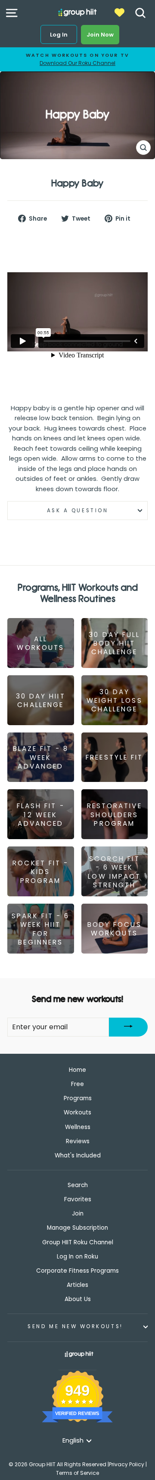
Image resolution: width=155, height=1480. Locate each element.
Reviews (78, 1141)
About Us (78, 1299)
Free (77, 1084)
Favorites (77, 1199)
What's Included (78, 1155)
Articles (77, 1285)
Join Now (100, 35)
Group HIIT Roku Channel (77, 1242)
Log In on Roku (77, 1256)
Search (78, 1185)
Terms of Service (77, 1473)
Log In (59, 35)
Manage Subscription (77, 1228)
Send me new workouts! (75, 1326)
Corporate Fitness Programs (77, 1271)
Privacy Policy (126, 1464)
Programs (78, 1098)
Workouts (77, 1112)
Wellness (77, 1127)
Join (78, 1213)
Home (77, 1070)
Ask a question (77, 510)
